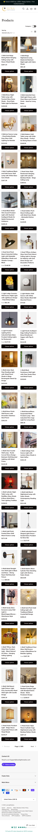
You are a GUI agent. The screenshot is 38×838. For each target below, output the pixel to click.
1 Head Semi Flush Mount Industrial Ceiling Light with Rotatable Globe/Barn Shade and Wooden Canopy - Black (9, 257)
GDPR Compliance (26, 815)
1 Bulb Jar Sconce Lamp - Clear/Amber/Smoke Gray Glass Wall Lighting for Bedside (9, 137)
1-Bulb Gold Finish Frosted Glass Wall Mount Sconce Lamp (8, 533)
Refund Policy (14, 809)
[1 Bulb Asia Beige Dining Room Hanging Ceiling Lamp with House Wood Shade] (9, 45)
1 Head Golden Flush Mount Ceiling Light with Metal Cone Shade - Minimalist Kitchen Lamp (28, 215)
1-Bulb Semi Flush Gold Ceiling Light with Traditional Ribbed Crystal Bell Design (28, 611)
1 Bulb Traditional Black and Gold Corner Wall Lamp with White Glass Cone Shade (9, 174)
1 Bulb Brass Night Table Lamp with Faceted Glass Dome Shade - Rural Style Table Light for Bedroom (9, 99)
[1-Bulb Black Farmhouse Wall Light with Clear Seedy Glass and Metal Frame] (28, 359)
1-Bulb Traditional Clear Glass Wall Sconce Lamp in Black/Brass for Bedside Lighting (28, 650)
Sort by (4, 30)
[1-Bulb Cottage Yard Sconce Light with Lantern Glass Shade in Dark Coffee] (28, 440)
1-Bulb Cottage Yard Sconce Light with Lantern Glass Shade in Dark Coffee (28, 454)
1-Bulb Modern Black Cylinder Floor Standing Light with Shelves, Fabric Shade (28, 572)
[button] (31, 9)
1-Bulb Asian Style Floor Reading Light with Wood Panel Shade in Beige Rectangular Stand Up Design (8, 375)
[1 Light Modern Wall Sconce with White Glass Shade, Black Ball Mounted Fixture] (28, 283)
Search (3, 807)
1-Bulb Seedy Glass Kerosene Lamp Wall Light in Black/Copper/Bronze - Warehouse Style (8, 612)
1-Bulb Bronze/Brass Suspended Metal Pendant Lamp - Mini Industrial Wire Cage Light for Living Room (27, 416)
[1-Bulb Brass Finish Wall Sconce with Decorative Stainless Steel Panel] (9, 401)
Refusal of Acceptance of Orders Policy (11, 812)
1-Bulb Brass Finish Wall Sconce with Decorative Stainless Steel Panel (8, 414)
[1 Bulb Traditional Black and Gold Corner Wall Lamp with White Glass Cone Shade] (9, 160)
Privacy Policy (24, 814)
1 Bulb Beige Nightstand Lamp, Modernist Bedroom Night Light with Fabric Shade (28, 60)
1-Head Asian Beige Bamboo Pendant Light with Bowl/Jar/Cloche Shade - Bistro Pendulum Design (28, 690)
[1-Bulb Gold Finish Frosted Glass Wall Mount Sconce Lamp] (9, 520)
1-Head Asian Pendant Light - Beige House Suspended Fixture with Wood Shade (9, 729)
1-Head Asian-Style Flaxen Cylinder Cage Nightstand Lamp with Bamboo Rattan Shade (28, 729)
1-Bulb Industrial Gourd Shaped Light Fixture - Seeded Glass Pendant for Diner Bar (28, 534)
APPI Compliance (16, 815)
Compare (28, 26)
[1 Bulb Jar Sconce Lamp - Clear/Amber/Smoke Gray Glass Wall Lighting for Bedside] (9, 123)
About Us (9, 807)
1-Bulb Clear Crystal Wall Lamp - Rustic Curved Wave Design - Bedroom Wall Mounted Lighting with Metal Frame (9, 456)
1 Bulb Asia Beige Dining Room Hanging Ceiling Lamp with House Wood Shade (8, 59)
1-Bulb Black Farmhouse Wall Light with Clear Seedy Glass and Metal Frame (28, 373)
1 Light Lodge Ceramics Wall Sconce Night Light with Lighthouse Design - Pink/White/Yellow (9, 297)
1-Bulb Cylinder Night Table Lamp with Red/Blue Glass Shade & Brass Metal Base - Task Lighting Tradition (9, 496)
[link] (7, 746)
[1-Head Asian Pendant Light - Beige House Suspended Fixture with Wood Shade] (9, 715)
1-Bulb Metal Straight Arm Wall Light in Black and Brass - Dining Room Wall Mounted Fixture (9, 573)
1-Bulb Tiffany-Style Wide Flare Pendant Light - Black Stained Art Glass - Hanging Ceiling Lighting (8, 651)
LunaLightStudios (10, 805)
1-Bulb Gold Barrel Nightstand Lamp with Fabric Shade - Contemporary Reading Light (28, 496)
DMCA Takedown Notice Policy (20, 807)
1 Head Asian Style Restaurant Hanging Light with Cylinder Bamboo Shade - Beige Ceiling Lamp (28, 176)
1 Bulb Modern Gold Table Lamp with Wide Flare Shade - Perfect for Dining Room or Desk (28, 137)
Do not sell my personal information (10, 814)
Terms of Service (6, 815)
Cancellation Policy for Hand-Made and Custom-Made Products (17, 811)
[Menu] (35, 9)
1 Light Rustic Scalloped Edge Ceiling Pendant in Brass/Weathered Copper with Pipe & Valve (28, 335)
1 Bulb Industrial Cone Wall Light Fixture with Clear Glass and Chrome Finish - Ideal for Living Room (28, 99)
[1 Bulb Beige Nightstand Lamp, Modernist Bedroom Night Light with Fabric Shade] (28, 45)
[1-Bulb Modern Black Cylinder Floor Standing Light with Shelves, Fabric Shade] (28, 558)
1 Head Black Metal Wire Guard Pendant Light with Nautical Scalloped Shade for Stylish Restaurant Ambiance (8, 216)
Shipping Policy (5, 809)
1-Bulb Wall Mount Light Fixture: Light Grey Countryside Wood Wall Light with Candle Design (9, 690)
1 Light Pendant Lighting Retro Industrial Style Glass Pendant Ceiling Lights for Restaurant (9, 335)
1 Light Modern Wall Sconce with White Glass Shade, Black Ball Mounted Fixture (28, 297)
